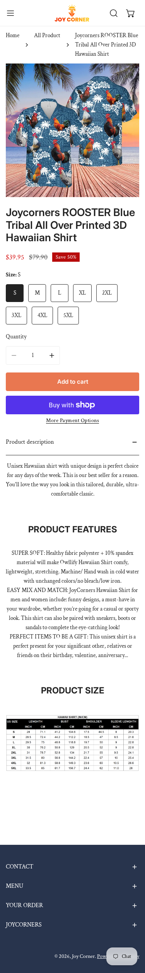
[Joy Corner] (72, 13)
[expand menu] (10, 13)
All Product (47, 35)
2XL (107, 293)
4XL (42, 315)
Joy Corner (83, 956)
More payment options (72, 420)
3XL (16, 315)
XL (82, 293)
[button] (130, 13)
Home (12, 35)
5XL (68, 315)
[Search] (113, 13)
